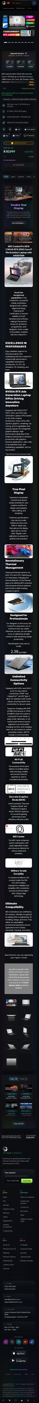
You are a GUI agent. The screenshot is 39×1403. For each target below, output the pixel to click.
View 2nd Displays (19, 223)
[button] (4, 129)
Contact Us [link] (24, 1207)
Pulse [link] (5, 1197)
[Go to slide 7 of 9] (25, 42)
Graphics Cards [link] (8, 1209)
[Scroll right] (33, 64)
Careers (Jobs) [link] (8, 1265)
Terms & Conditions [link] (27, 1197)
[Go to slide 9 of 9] (32, 42)
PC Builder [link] (24, 1245)
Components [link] (8, 1231)
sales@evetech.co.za (12, 1299)
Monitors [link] (6, 1213)
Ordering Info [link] (8, 1261)
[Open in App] (28, 1400)
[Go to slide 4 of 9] (16, 42)
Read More (31, 83)
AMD (26, 1374)
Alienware (17, 1374)
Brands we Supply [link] (26, 1261)
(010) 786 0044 (10, 1286)
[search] (21, 3)
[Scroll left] (3, 64)
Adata (8, 1374)
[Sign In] (3, 1400)
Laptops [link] (6, 1205)
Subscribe (27, 1181)
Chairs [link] (5, 1217)
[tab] (6, 176)
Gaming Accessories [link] (7, 1226)
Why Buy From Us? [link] (9, 1249)
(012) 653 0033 (9, 1289)
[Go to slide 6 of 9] (22, 42)
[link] (7, 8)
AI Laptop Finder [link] (26, 1249)
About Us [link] (6, 1245)
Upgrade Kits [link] (7, 1221)
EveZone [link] (6, 1269)
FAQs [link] (22, 1215)
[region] (19, 26)
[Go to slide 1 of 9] (5, 42)
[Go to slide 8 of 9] (29, 42)
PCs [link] (4, 1201)
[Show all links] (34, 8)
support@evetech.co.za (13, 1302)
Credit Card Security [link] (24, 1202)
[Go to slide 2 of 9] (9, 42)
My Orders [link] (24, 1211)
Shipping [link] (6, 1253)
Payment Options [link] (9, 1257)
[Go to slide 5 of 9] (19, 42)
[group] (11, 88)
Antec (34, 1374)
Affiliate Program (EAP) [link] (26, 1220)
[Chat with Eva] (21, 1400)
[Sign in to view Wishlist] (15, 1400)
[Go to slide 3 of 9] (12, 42)
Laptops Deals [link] (25, 1257)
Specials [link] (23, 1253)
